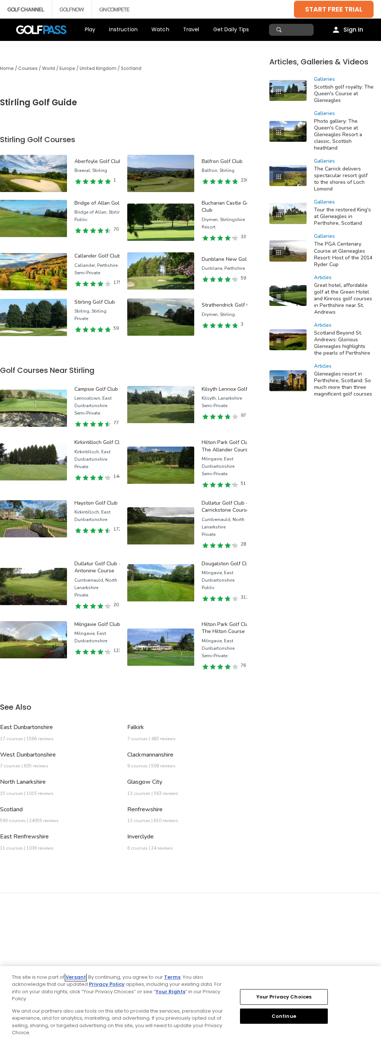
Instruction (123, 29)
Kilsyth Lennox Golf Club (231, 389)
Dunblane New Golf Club (231, 259)
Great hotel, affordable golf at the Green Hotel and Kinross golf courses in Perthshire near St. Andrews (343, 299)
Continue (284, 1015)
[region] (190, 1005)
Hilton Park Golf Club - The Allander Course (228, 446)
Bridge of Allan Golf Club (104, 203)
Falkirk (135, 727)
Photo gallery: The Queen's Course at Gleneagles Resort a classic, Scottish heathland (338, 134)
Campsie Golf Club (96, 389)
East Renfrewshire (24, 837)
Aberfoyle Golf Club (98, 161)
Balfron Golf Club (222, 161)
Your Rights (170, 991)
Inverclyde (140, 837)
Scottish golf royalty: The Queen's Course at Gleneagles (344, 93)
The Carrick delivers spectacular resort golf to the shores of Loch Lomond (341, 178)
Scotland (11, 809)
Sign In (353, 29)
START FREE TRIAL (333, 9)
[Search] (280, 30)
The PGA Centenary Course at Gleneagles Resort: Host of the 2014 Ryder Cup (343, 254)
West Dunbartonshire (28, 755)
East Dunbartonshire (26, 727)
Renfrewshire (145, 809)
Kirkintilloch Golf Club (99, 442)
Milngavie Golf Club (97, 624)
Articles (323, 277)
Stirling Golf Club (94, 302)
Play (90, 29)
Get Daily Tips (231, 29)
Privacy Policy (107, 984)
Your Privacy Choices (284, 996)
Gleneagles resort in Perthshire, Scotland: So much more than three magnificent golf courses (343, 383)
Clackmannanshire (150, 755)
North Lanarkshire (23, 782)
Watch (160, 29)
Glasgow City (144, 782)
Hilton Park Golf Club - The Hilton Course (228, 628)
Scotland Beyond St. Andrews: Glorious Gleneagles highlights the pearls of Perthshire (342, 343)
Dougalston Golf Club (227, 563)
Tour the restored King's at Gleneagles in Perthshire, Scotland (342, 216)
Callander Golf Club (97, 255)
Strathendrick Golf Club (229, 305)
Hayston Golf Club (96, 502)
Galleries (324, 79)
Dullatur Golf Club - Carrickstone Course (225, 506)
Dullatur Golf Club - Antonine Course (97, 567)
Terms (172, 977)
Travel (191, 29)
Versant (75, 977)
